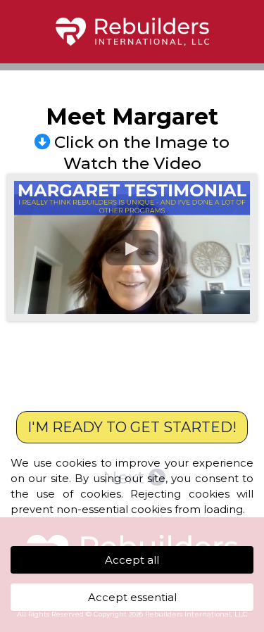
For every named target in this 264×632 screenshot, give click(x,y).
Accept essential (132, 597)
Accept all (132, 560)
